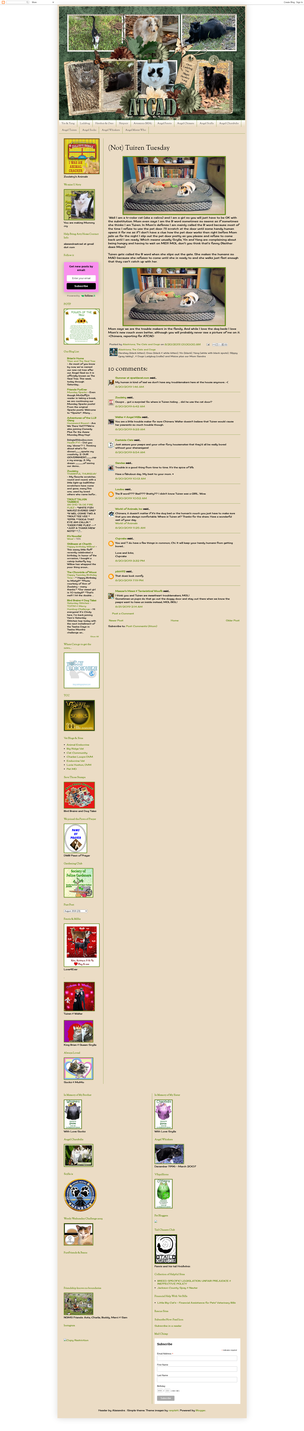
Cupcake (121, 538)
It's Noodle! (74, 536)
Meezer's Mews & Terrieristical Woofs (138, 591)
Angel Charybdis (229, 123)
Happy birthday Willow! (81, 546)
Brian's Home (75, 358)
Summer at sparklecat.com (132, 377)
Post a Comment (123, 613)
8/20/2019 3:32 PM (130, 560)
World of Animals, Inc (128, 508)
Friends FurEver (77, 389)
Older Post (233, 620)
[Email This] (213, 344)
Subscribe (81, 286)
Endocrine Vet (76, 760)
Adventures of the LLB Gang (81, 419)
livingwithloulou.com (80, 439)
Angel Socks (89, 130)
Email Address (165, 1353)
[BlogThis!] (216, 344)
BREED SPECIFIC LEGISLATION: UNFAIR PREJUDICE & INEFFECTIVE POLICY (194, 1282)
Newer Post (116, 620)
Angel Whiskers (111, 130)
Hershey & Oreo (104, 123)
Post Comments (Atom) (141, 626)
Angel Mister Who (135, 130)
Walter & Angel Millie (128, 417)
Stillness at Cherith (79, 543)
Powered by (73, 295)
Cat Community (77, 752)
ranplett (174, 1410)
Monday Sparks (77, 392)
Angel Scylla (207, 123)
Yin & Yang (68, 123)
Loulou (119, 489)
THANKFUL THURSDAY (81, 473)
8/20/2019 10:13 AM (130, 478)
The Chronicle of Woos (81, 572)
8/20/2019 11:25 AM (130, 527)
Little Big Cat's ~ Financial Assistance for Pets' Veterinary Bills (196, 1302)
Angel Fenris (164, 123)
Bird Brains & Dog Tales (81, 600)
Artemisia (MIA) (142, 123)
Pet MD (72, 768)
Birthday (161, 1386)
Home (174, 620)
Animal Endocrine (78, 744)
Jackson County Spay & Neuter (177, 1287)
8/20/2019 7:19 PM (129, 580)
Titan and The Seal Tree (81, 361)
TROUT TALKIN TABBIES (77, 500)
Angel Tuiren (69, 130)
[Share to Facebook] (223, 344)
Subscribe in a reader (168, 1325)
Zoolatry (120, 397)
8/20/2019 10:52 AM (131, 498)
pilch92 (120, 571)
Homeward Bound (78, 423)
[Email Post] (208, 344)
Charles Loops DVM (80, 756)
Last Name (162, 1375)
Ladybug (85, 123)
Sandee (120, 462)
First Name (162, 1364)
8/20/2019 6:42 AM (130, 406)
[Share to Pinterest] (226, 344)
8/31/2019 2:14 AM (128, 606)
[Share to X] (220, 344)
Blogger (200, 1410)
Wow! (70, 538)
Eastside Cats (124, 439)
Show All (94, 636)
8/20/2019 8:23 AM (130, 429)
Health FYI (74, 442)
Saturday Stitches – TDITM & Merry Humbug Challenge (79, 606)
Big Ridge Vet (75, 748)
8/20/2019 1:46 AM (129, 386)
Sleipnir (123, 123)
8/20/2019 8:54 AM (130, 452)
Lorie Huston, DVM (79, 764)
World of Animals (126, 523)
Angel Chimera (185, 123)
